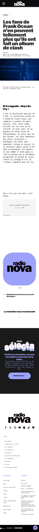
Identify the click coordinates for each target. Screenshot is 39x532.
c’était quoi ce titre (11, 444)
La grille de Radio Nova (12, 455)
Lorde (5, 497)
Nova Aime (6, 480)
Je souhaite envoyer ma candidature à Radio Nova (28, 497)
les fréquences (9, 458)
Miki (5, 484)
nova (19, 288)
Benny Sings (7, 509)
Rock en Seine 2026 (9, 487)
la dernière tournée (11, 467)
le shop (7, 464)
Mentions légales (26, 486)
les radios (8, 441)
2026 (5, 494)
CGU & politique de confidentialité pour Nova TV (27, 510)
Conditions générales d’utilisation (27, 492)
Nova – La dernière (27, 488)
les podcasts (9, 447)
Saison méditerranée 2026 (10, 501)
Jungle (5, 490)
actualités (8, 452)
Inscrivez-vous (18, 376)
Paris (5, 513)
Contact (23, 480)
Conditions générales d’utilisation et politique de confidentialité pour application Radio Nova (28, 503)
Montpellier (7, 506)
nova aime (8, 461)
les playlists (9, 450)
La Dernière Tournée (27, 514)
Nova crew (24, 483)
